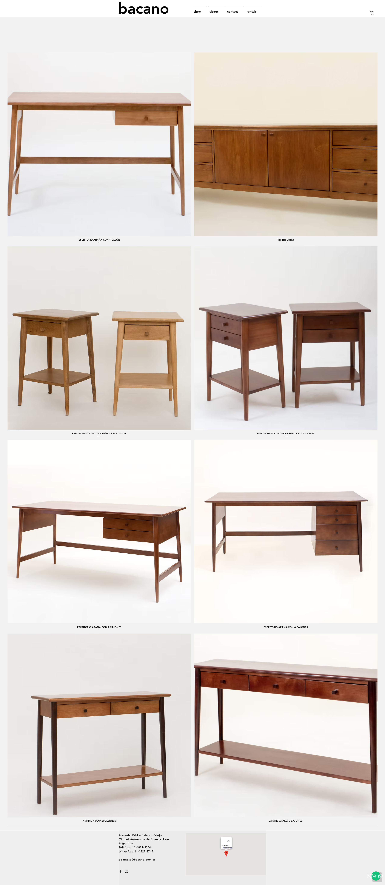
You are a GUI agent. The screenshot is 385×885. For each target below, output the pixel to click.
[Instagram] (126, 871)
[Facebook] (121, 871)
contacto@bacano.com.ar (137, 859)
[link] (372, 13)
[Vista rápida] (99, 144)
